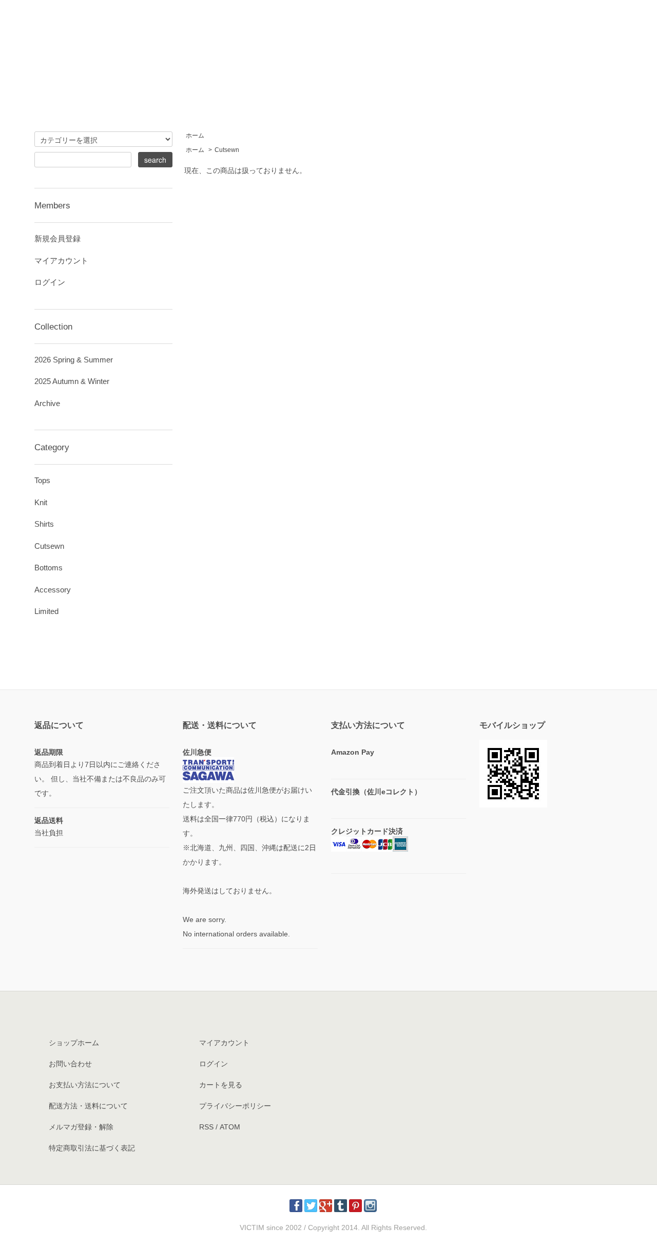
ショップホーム (74, 1043)
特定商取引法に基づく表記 (92, 1148)
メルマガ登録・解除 (81, 1127)
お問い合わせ (70, 1064)
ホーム (195, 135)
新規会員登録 (57, 238)
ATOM (230, 1127)
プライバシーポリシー (235, 1106)
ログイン (49, 282)
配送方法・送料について (88, 1106)
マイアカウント (61, 260)
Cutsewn (227, 150)
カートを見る (220, 1085)
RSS (206, 1127)
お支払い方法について (85, 1085)
